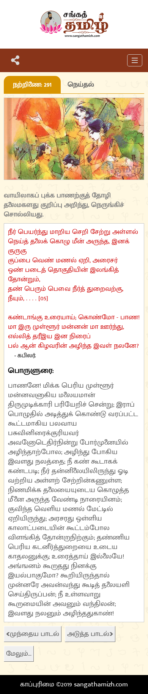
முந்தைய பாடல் (34, 634)
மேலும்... (18, 653)
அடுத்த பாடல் (88, 634)
